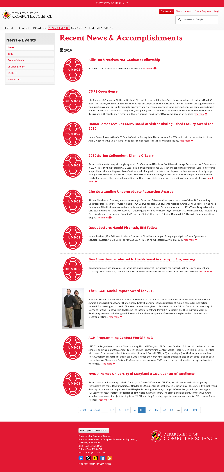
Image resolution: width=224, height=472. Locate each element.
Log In (217, 11)
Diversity (95, 27)
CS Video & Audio (16, 66)
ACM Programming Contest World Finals (121, 337)
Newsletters (14, 79)
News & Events (59, 27)
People (9, 27)
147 (112, 409)
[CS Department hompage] (183, 435)
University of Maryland (112, 3)
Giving (108, 27)
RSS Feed (109, 458)
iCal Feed (12, 72)
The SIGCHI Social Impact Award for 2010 (122, 290)
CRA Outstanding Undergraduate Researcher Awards (131, 191)
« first (83, 409)
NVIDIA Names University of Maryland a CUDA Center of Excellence (142, 373)
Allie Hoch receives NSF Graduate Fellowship (124, 59)
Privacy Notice (104, 463)
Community (79, 27)
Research (22, 27)
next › (186, 409)
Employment (166, 11)
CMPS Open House (103, 91)
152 (149, 409)
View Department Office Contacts (93, 430)
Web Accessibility (86, 463)
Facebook (80, 458)
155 (171, 409)
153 (156, 409)
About (179, 11)
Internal (188, 11)
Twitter (88, 458)
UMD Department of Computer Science (27, 14)
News (11, 47)
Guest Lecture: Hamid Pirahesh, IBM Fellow (123, 227)
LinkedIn (102, 458)
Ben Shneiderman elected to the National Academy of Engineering (142, 259)
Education (39, 27)
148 (119, 409)
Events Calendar (16, 60)
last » (196, 409)
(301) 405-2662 (98, 452)
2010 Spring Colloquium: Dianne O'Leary (121, 155)
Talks (10, 53)
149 (127, 409)
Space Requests (203, 11)
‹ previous (95, 409)
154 (164, 409)
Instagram (95, 458)
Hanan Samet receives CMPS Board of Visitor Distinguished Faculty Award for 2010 (151, 126)
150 (134, 409)
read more (148, 68)
